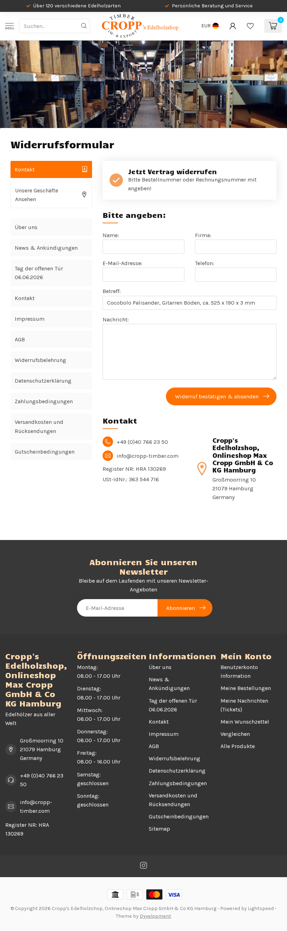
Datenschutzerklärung (43, 380)
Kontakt (25, 298)
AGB (20, 339)
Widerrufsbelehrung (40, 360)
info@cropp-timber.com (36, 806)
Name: (111, 235)
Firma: (203, 235)
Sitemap (159, 828)
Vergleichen (235, 734)
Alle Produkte (237, 746)
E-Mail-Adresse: (122, 263)
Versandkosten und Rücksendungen (39, 426)
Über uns (26, 227)
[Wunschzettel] (250, 26)
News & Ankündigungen (46, 247)
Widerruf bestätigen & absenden (217, 396)
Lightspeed (261, 908)
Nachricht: (116, 319)
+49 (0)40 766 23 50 (41, 780)
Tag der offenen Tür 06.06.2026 (39, 272)
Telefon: (204, 263)
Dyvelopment (155, 916)
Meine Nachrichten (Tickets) (244, 705)
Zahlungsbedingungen (44, 401)
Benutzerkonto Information (239, 671)
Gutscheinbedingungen (45, 451)
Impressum (29, 318)
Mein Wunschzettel (244, 721)
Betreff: (112, 291)
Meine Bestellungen (245, 688)
